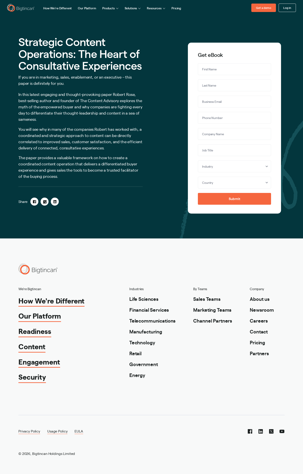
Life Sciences (143, 299)
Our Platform (87, 8)
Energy (137, 375)
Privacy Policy (29, 431)
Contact (259, 331)
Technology (142, 342)
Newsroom (262, 309)
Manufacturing (145, 331)
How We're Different (57, 8)
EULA (79, 431)
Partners (259, 353)
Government (143, 364)
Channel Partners (212, 320)
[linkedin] (55, 202)
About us (260, 299)
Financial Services (149, 309)
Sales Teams (206, 299)
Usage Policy (57, 431)
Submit (234, 198)
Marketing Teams (212, 309)
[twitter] (45, 202)
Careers (259, 320)
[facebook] (34, 202)
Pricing (176, 8)
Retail (135, 353)
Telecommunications (152, 320)
